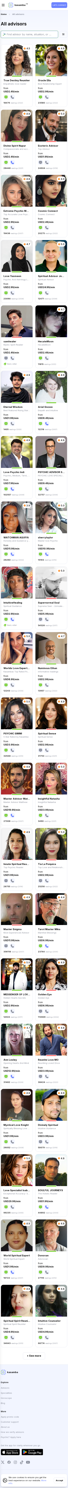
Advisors (5, 1388)
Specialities (6, 1393)
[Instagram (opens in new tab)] (15, 1462)
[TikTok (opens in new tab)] (22, 1462)
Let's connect (59, 5)
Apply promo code (10, 1416)
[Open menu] (3, 5)
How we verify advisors (12, 1432)
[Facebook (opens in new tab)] (9, 1462)
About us (5, 1427)
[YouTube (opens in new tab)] (28, 1462)
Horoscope (6, 1398)
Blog (3, 1403)
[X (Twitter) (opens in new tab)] (3, 1462)
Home (4, 14)
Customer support (10, 1422)
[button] (17, 75)
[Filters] (63, 34)
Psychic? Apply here (11, 1437)
